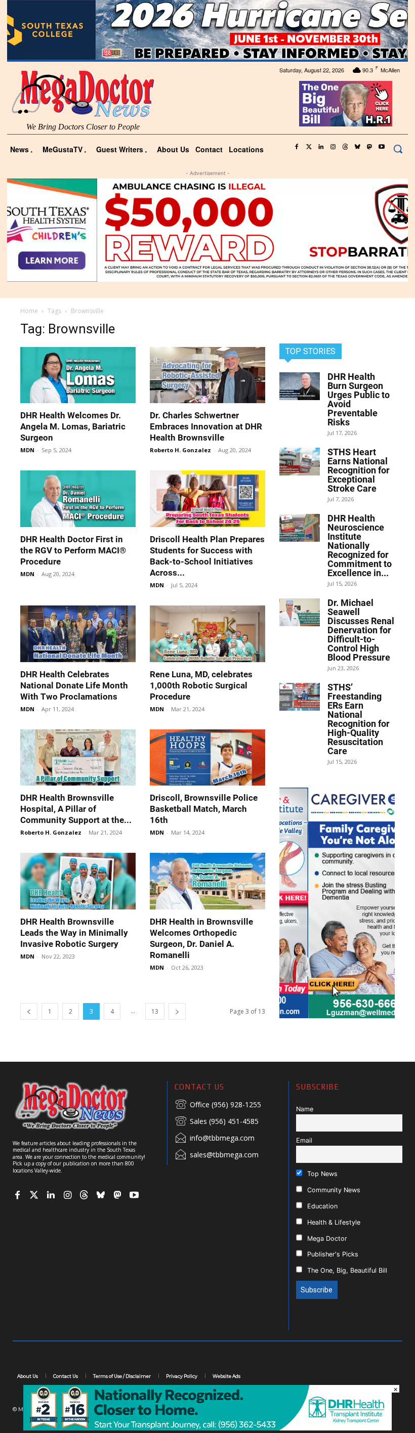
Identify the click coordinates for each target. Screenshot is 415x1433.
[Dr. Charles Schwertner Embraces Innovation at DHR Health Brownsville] (207, 375)
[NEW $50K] (207, 230)
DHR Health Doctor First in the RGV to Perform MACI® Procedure (73, 550)
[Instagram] (333, 147)
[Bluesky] (357, 147)
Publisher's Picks (331, 1254)
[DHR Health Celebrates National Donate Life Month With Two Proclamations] (78, 633)
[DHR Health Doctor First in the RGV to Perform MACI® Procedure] (78, 498)
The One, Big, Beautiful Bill (346, 1270)
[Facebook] (296, 147)
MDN (27, 450)
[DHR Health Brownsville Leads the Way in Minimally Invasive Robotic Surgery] (78, 881)
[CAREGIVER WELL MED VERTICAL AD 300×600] (337, 903)
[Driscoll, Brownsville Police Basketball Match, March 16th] (207, 757)
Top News (321, 1174)
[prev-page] (28, 1011)
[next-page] (177, 1011)
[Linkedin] (321, 147)
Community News (332, 1190)
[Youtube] (382, 147)
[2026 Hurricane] (207, 30)
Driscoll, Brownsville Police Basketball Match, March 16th (204, 809)
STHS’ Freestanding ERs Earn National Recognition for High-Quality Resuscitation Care (358, 719)
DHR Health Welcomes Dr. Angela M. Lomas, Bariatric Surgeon (73, 426)
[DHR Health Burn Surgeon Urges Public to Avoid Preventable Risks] (299, 386)
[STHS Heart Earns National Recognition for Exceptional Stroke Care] (299, 461)
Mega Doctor (326, 1238)
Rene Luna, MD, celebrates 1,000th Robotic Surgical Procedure (201, 685)
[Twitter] (309, 147)
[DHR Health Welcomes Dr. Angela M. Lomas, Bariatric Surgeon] (78, 375)
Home (29, 311)
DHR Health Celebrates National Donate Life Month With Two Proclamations (74, 685)
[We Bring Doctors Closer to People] (86, 1105)
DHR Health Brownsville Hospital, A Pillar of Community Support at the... (76, 809)
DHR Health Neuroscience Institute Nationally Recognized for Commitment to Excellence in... (359, 545)
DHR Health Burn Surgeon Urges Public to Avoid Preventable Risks (358, 399)
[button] (398, 149)
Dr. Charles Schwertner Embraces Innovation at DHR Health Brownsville (206, 426)
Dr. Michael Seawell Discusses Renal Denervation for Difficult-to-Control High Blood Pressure (360, 630)
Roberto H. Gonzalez (180, 450)
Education (321, 1206)
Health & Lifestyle (332, 1222)
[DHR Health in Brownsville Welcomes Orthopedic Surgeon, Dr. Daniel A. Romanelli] (207, 881)
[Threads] (345, 147)
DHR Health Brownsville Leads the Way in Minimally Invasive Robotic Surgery (74, 933)
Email (304, 1140)
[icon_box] (218, 1105)
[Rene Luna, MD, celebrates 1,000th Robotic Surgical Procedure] (207, 633)
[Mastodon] (369, 147)
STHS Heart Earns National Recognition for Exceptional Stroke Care (358, 470)
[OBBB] (346, 103)
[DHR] (207, 1427)
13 (154, 1011)
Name (304, 1109)
